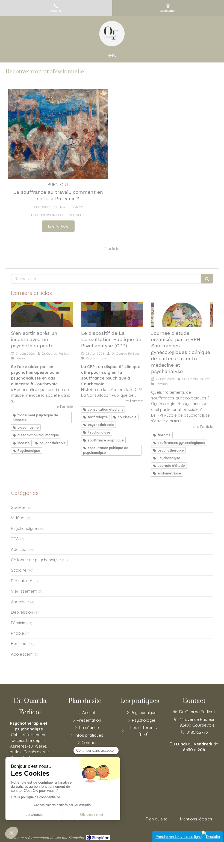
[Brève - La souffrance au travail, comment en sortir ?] (58, 134)
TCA (15, 538)
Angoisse (20, 601)
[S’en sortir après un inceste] (42, 314)
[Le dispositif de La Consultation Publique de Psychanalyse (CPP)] (112, 314)
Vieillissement (24, 591)
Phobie (17, 633)
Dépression (22, 612)
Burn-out (19, 643)
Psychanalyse (24, 528)
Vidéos (17, 517)
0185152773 (197, 732)
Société (18, 507)
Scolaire (18, 570)
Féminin (18, 622)
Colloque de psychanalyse (36, 559)
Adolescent (22, 654)
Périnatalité (21, 580)
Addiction (20, 549)
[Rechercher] (207, 278)
